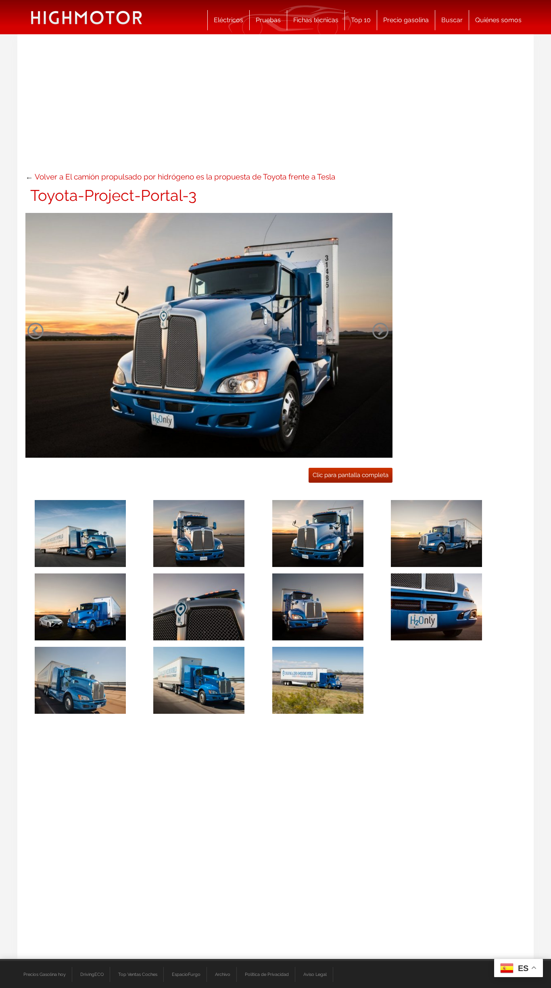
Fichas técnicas (315, 20)
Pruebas (268, 20)
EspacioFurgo (186, 974)
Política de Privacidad (267, 974)
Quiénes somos (498, 20)
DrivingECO (92, 974)
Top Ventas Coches (137, 974)
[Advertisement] (275, 106)
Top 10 (361, 20)
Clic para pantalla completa (350, 475)
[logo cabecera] (86, 17)
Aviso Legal (315, 974)
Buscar (452, 20)
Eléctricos (228, 20)
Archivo (222, 974)
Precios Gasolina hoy (44, 974)
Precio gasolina (406, 20)
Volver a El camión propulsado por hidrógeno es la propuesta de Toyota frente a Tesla (185, 176)
